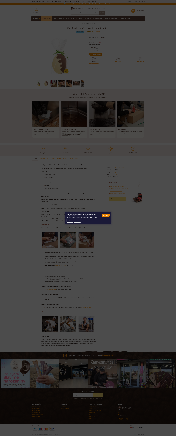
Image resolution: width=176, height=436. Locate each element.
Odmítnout (77, 220)
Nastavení (70, 220)
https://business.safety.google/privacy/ (88, 217)
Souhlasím (106, 215)
